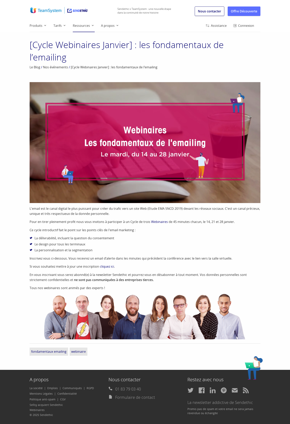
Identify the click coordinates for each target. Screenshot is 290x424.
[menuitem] (41, 25)
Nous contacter (209, 11)
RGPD (90, 388)
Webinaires (159, 222)
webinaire (78, 351)
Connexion (246, 25)
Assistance (219, 25)
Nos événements (55, 67)
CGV (62, 399)
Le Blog (35, 67)
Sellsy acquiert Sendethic (46, 405)
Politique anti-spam (42, 399)
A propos (108, 25)
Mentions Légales (41, 393)
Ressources (81, 25)
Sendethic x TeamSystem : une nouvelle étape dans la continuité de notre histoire (144, 11)
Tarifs (57, 25)
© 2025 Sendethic (41, 415)
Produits (36, 25)
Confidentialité (67, 393)
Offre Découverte (244, 11)
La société (36, 388)
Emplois (52, 388)
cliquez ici (107, 266)
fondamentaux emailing (48, 351)
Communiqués (72, 388)
